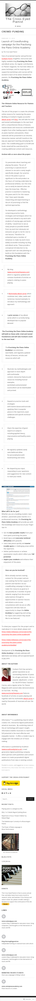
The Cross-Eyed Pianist (18, 20)
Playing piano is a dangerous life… (12, 809)
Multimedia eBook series (18, 294)
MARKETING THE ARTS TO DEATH (12, 973)
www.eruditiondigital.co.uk (11, 749)
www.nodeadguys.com (9, 921)
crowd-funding (29, 765)
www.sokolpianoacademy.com (12, 986)
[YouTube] (10, 793)
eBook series (6, 119)
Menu (19, 26)
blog (16, 119)
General (11, 765)
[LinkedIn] (8, 793)
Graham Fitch (6, 767)
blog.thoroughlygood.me (10, 941)
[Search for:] (18, 799)
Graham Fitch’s (7, 59)
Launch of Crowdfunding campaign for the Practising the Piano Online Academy (16, 44)
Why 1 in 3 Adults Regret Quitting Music (14, 812)
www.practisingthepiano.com (18, 272)
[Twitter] (4, 793)
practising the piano (18, 767)
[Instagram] (6, 793)
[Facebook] (2, 793)
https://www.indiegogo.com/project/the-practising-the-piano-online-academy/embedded (16, 642)
